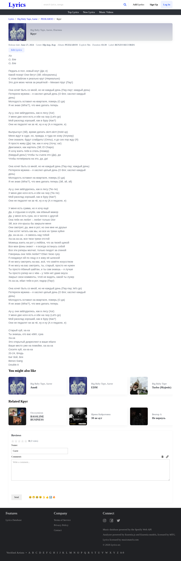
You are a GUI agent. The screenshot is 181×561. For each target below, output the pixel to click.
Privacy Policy (61, 525)
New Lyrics (89, 12)
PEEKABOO (47, 19)
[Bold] (162, 456)
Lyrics (17, 4)
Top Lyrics (73, 12)
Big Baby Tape (24, 19)
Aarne (34, 19)
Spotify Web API (143, 529)
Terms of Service (62, 520)
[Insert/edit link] (167, 456)
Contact (58, 530)
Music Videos (106, 12)
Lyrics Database (14, 520)
